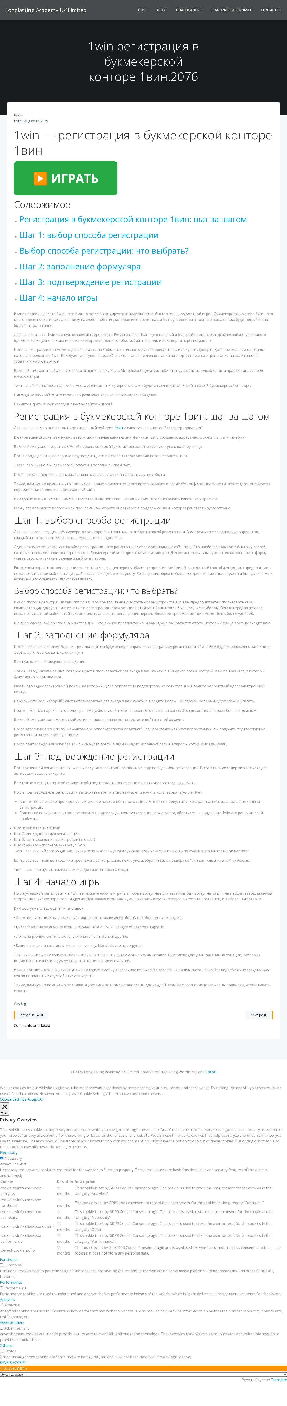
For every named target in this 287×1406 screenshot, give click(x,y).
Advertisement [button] (12, 1322)
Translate (279, 1379)
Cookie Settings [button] (13, 1099)
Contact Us (271, 10)
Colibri (210, 1071)
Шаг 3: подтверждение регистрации (90, 282)
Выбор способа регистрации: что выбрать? (104, 250)
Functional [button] (8, 1259)
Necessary (13, 1158)
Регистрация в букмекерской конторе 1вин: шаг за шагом (133, 219)
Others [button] (6, 1345)
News (18, 115)
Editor (18, 121)
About (161, 10)
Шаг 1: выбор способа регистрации (89, 234)
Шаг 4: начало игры (58, 297)
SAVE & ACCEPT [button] (13, 1362)
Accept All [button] (35, 1099)
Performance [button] (11, 1282)
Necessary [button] (8, 1152)
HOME (142, 10)
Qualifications (189, 10)
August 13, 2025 (36, 121)
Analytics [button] (7, 1299)
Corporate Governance (231, 10)
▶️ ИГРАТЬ (66, 178)
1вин (118, 427)
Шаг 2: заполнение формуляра (80, 266)
